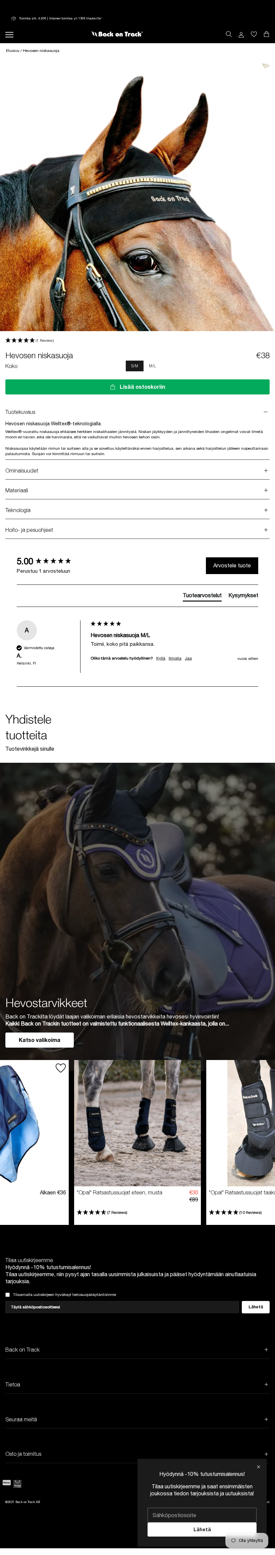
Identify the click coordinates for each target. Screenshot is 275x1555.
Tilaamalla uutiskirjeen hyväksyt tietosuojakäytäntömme (64, 1294)
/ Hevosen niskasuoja (39, 50)
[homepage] (117, 34)
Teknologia (18, 510)
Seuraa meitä (21, 1419)
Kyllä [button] (160, 658)
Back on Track (22, 1350)
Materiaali (16, 490)
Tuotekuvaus (20, 412)
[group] (52, 561)
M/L (152, 365)
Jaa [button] (188, 658)
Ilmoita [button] (175, 658)
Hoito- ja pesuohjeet (29, 530)
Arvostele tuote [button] (232, 565)
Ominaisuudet (21, 471)
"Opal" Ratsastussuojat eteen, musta (119, 1192)
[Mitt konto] (241, 34)
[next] (267, 366)
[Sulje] (259, 1467)
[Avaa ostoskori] (254, 34)
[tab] (202, 597)
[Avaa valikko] (9, 34)
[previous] (23, 366)
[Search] (229, 34)
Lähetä (202, 1529)
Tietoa (12, 1384)
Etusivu (13, 50)
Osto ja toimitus (23, 1454)
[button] (137, 340)
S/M (134, 365)
